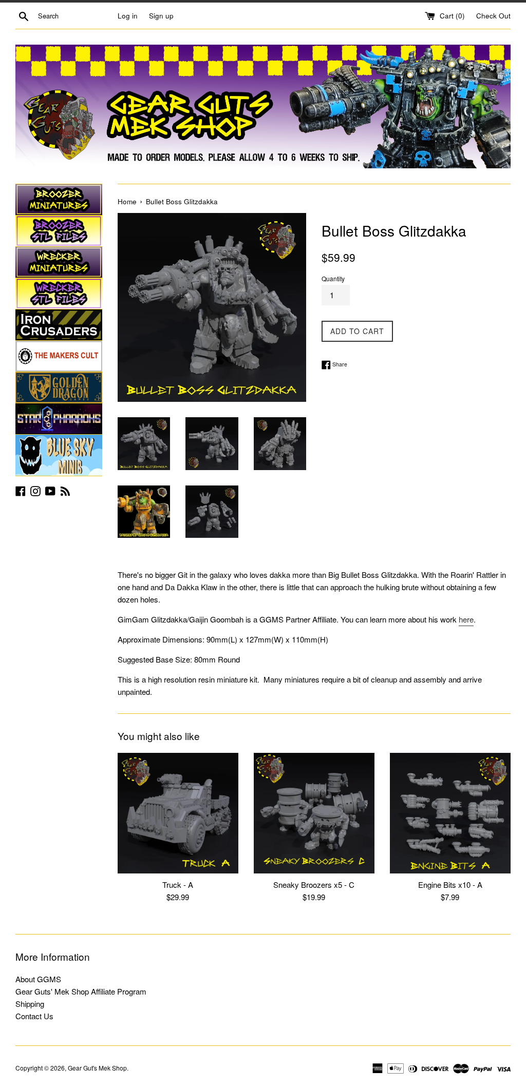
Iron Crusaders (58, 324)
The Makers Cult (58, 356)
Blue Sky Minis (58, 455)
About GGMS (38, 979)
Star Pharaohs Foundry (58, 418)
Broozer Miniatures (58, 199)
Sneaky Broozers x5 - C (313, 884)
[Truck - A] (178, 813)
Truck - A (177, 884)
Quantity (333, 278)
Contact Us (34, 1015)
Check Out (493, 16)
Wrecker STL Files (58, 293)
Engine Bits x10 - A (450, 884)
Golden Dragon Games (58, 387)
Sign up (161, 16)
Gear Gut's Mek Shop (97, 1067)
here (466, 619)
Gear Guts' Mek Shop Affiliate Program (80, 991)
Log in (128, 16)
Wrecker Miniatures (58, 262)
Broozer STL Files (58, 231)
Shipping (29, 1003)
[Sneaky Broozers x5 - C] (314, 813)
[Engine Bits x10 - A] (450, 813)
